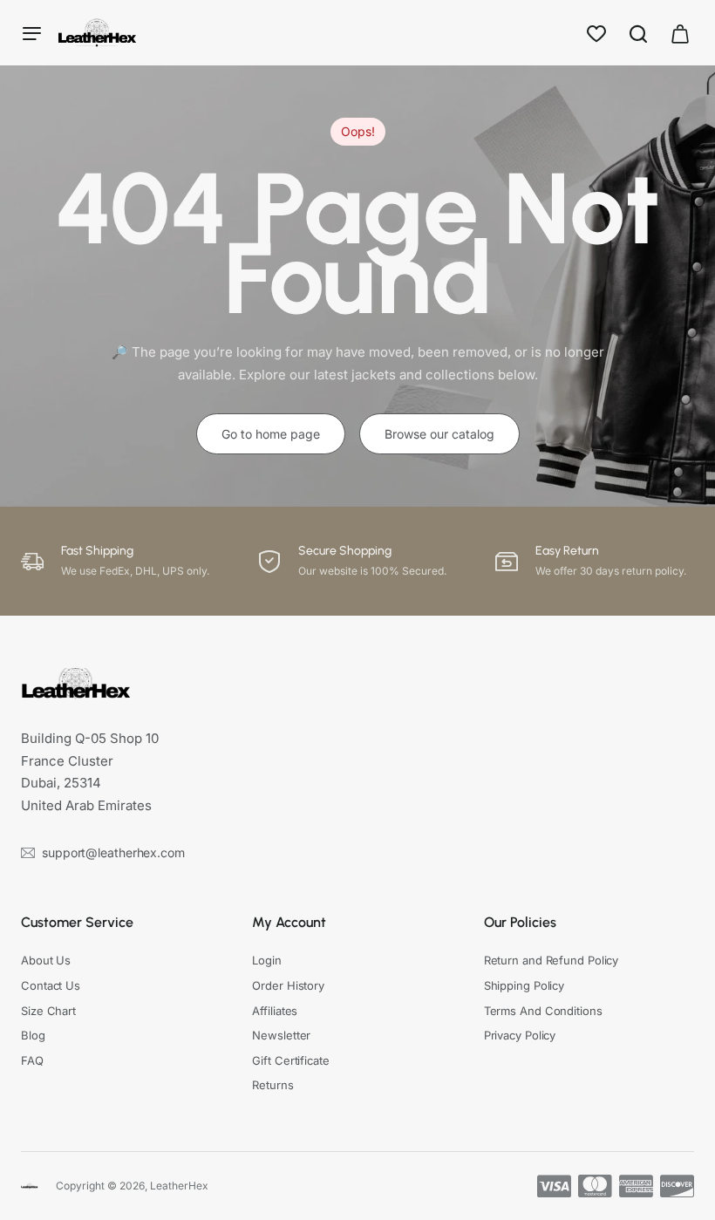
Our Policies (520, 922)
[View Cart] (680, 32)
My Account (289, 922)
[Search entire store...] (638, 32)
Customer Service (77, 922)
